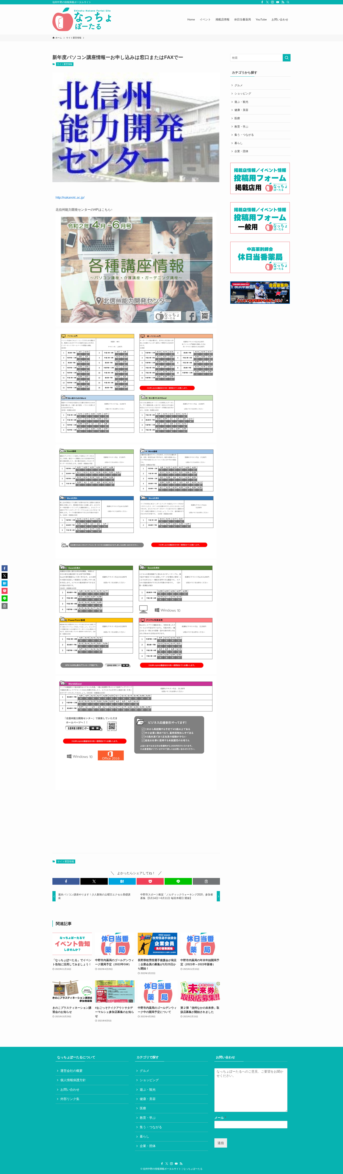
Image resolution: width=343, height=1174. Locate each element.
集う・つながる (244, 134)
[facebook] (262, 2)
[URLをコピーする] (206, 881)
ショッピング (242, 93)
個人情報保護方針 (73, 1080)
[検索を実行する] (287, 58)
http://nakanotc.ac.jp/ (70, 197)
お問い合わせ (69, 1089)
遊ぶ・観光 (241, 101)
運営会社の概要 (71, 1070)
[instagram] (272, 2)
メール (220, 1117)
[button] (66, 881)
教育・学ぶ (241, 126)
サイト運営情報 (64, 64)
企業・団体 (241, 151)
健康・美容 (241, 110)
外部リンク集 (69, 1099)
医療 (237, 118)
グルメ (238, 85)
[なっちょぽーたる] (82, 19)
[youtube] (277, 2)
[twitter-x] (267, 2)
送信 (221, 1143)
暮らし (238, 143)
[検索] (288, 2)
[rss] (282, 2)
